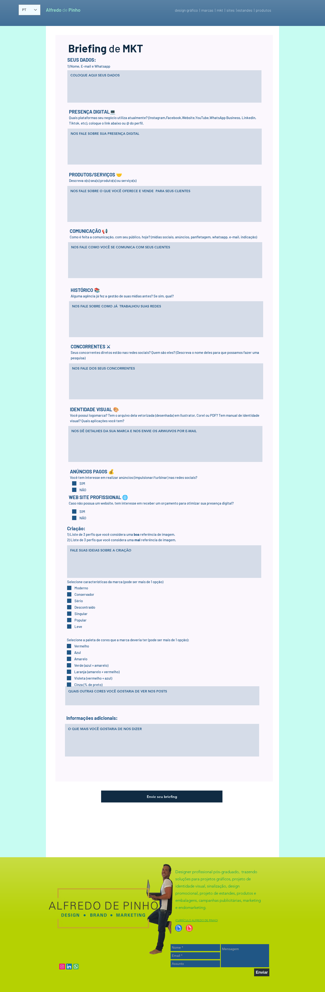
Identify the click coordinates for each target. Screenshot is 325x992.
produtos (264, 10)
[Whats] (76, 966)
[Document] (178, 928)
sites (231, 10)
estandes (244, 10)
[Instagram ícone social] (62, 966)
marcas (207, 10)
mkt (221, 10)
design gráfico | (187, 10)
